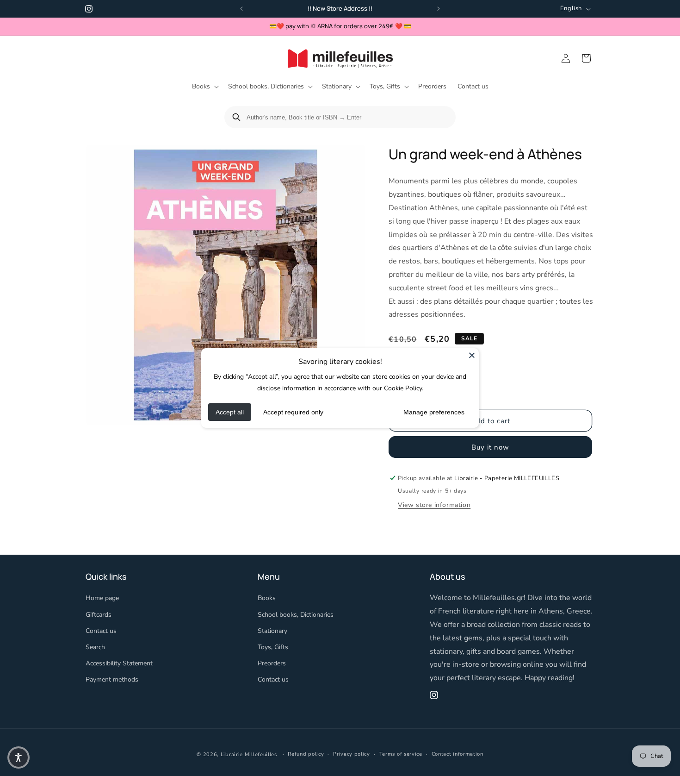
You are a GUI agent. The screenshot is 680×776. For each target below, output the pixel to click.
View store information (434, 504)
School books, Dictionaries (296, 614)
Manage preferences (433, 412)
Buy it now (490, 446)
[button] (204, 86)
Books (267, 598)
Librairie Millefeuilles (249, 754)
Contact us (101, 630)
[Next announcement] (438, 9)
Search (95, 647)
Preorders (272, 663)
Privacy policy (351, 754)
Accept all (230, 412)
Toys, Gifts (273, 647)
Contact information (457, 754)
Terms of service (400, 754)
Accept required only (293, 412)
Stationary (272, 630)
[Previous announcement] (241, 9)
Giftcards (98, 614)
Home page (102, 598)
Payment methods (112, 680)
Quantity (401, 368)
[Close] (472, 355)
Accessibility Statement (119, 663)
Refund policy (306, 754)
